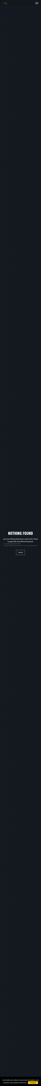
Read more (23, 1082)
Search (20, 552)
